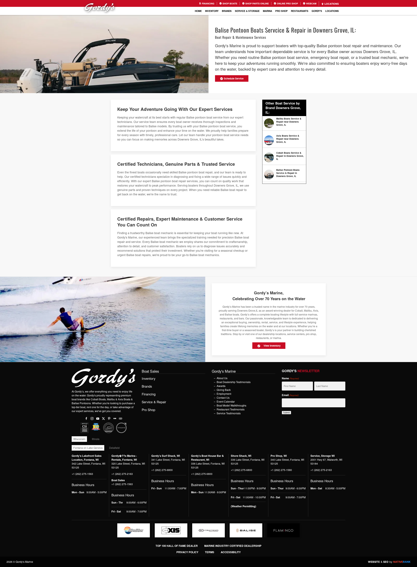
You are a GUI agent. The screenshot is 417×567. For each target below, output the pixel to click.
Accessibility (231, 552)
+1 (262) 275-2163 (122, 474)
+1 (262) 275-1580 (281, 470)
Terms (209, 552)
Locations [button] (332, 11)
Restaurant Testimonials (230, 409)
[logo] (133, 530)
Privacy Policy (187, 552)
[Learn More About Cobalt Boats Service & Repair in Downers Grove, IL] (284, 157)
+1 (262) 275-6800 (162, 470)
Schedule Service (233, 78)
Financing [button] (149, 394)
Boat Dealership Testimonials (234, 382)
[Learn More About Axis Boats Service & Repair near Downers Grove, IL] (284, 140)
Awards (221, 386)
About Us (222, 378)
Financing (207, 3)
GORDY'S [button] (317, 11)
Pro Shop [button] (281, 11)
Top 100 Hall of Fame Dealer (177, 546)
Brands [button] (227, 11)
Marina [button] (267, 11)
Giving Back (224, 390)
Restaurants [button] (299, 11)
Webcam (310, 3)
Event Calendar (226, 401)
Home (198, 11)
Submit (286, 412)
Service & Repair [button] (154, 402)
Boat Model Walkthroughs (231, 405)
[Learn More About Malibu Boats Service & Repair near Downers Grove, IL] (284, 123)
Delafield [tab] (114, 448)
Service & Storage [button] (247, 11)
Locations (331, 4)
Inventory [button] (212, 11)
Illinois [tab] (95, 439)
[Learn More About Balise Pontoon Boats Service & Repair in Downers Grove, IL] (284, 174)
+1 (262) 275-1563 (82, 474)
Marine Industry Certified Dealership (232, 546)
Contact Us (223, 397)
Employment (224, 394)
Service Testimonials (229, 413)
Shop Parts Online (257, 3)
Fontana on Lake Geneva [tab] (88, 448)
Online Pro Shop (287, 3)
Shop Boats (229, 3)
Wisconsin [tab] (79, 439)
